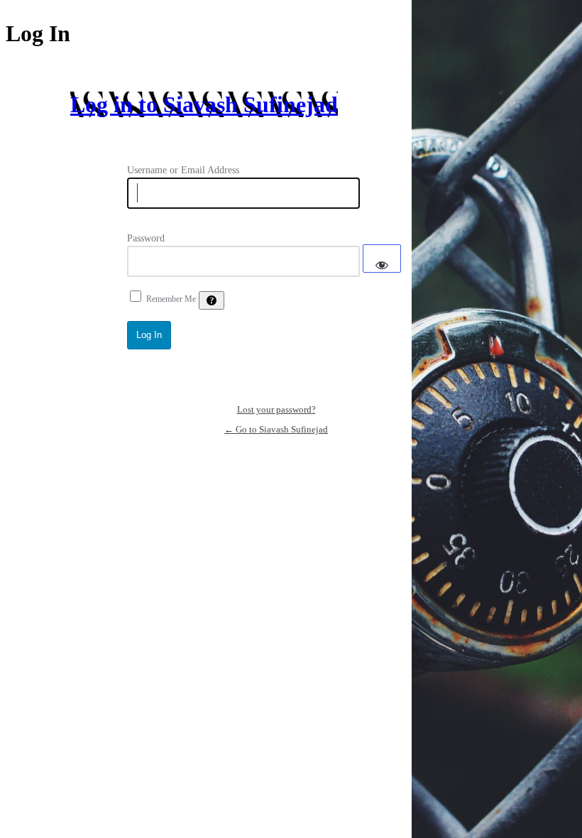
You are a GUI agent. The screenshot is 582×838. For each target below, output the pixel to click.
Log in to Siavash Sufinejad (204, 104)
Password (146, 238)
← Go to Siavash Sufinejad (276, 429)
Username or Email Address (183, 170)
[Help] (211, 300)
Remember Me (171, 299)
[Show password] (382, 258)
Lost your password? (276, 409)
